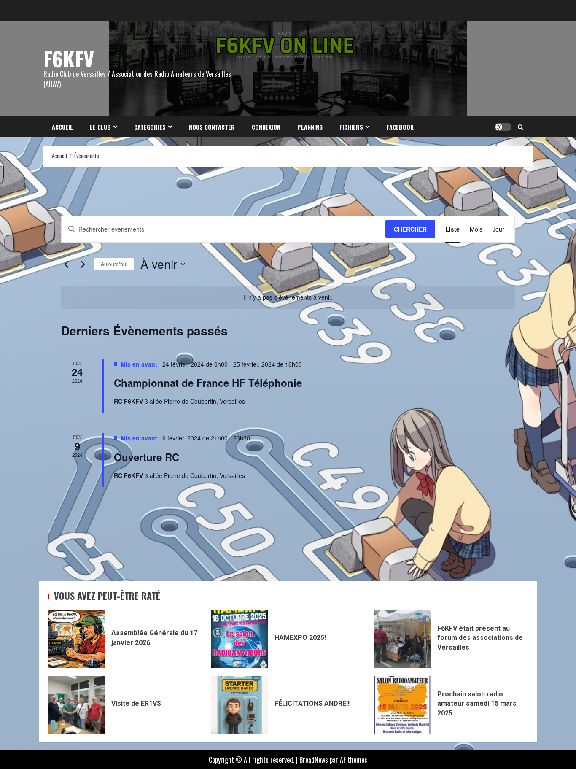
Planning (310, 126)
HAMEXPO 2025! (239, 639)
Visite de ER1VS (76, 705)
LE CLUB (100, 126)
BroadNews (313, 760)
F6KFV (68, 58)
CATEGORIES (150, 126)
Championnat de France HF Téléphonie (208, 382)
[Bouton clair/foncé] (503, 127)
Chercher (410, 229)
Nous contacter (212, 126)
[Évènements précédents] (66, 264)
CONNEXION (266, 126)
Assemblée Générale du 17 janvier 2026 (76, 639)
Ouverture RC (146, 457)
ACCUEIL (62, 126)
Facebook (400, 126)
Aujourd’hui (114, 263)
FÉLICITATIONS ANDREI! (239, 705)
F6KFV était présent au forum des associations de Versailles (402, 639)
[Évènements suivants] (83, 264)
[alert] (288, 297)
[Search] (520, 127)
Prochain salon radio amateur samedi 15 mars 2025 (402, 705)
